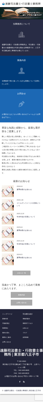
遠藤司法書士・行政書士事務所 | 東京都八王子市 (21, 352)
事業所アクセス (28, 323)
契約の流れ (5, 333)
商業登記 (5, 328)
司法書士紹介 (28, 314)
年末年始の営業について (26, 217)
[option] (21, 13)
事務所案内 (26, 319)
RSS (23, 381)
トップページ (7, 314)
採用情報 (25, 337)
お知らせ (25, 328)
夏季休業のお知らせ (24, 189)
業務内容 (21, 295)
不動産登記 (5, 323)
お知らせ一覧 (21, 273)
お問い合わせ (21, 303)
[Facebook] (19, 381)
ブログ (25, 333)
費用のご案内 (6, 337)
